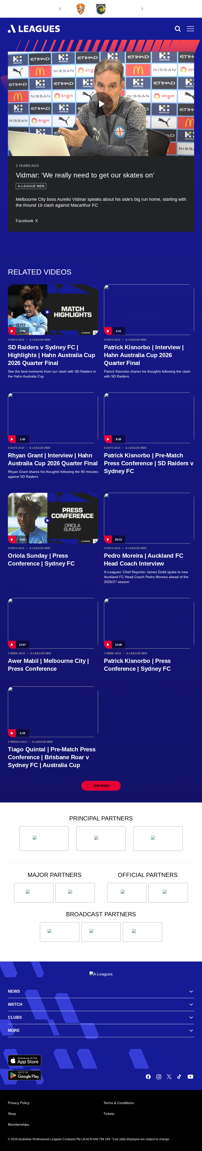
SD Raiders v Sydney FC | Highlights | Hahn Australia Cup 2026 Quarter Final (51, 355)
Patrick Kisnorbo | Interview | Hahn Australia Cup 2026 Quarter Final (144, 355)
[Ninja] (101, 839)
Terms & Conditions (118, 1103)
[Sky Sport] (142, 932)
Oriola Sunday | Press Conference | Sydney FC (41, 559)
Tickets (108, 1114)
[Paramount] (101, 932)
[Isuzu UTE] (43, 839)
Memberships (18, 1124)
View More (101, 785)
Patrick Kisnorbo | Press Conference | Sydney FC (137, 664)
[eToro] (75, 892)
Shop (12, 1114)
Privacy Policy (18, 1103)
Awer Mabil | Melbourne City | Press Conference (48, 664)
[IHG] (168, 892)
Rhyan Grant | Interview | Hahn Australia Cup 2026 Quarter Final (53, 459)
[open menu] (190, 28)
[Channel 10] (59, 932)
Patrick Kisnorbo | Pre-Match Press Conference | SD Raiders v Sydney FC (148, 463)
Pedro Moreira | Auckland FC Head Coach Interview (143, 559)
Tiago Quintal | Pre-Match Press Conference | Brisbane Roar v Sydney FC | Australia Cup (52, 757)
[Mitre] (126, 892)
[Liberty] (33, 892)
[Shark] (158, 839)
